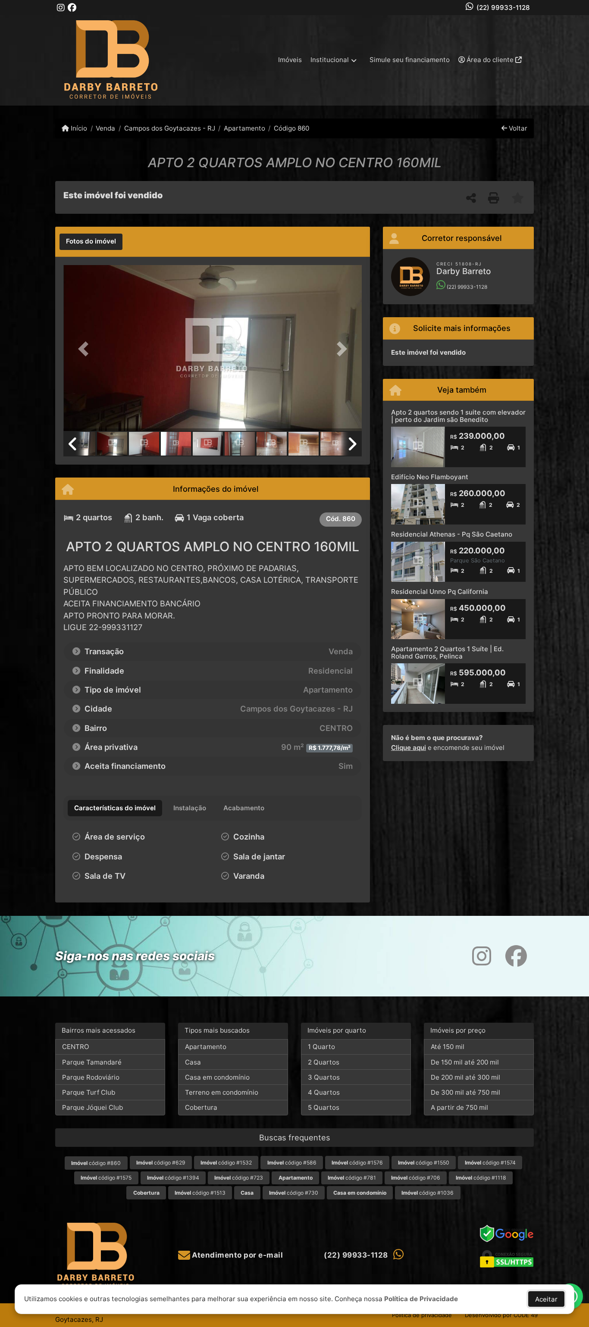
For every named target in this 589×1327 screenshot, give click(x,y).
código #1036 (427, 1193)
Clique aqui (408, 747)
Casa (193, 1062)
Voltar (517, 128)
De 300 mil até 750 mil (465, 1092)
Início (78, 128)
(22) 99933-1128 (503, 7)
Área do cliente (490, 60)
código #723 (238, 1177)
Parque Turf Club (88, 1092)
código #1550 (423, 1162)
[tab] (91, 242)
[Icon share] (60, 7)
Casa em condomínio (217, 1077)
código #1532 (226, 1162)
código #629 (160, 1162)
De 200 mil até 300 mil (465, 1077)
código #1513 (200, 1193)
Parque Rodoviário (90, 1077)
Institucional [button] (329, 60)
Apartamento (244, 128)
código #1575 (106, 1177)
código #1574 (490, 1162)
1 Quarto (321, 1047)
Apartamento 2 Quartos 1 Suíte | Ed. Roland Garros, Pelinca (447, 652)
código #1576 (357, 1162)
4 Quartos (324, 1092)
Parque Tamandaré (92, 1062)
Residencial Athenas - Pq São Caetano (451, 534)
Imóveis (290, 60)
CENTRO (75, 1047)
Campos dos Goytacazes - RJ (169, 128)
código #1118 (481, 1177)
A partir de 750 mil (459, 1107)
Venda (105, 128)
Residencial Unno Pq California (439, 591)
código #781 (352, 1177)
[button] (85, 349)
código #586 (291, 1162)
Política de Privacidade (421, 1299)
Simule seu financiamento (410, 60)
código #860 (96, 1163)
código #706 (415, 1177)
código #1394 (173, 1177)
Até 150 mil (447, 1047)
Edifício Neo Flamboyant (429, 477)
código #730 (293, 1193)
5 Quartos (323, 1107)
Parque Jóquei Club (92, 1107)
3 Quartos (324, 1077)
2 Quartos (323, 1062)
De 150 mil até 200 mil (465, 1062)
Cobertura (201, 1107)
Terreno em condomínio (221, 1092)
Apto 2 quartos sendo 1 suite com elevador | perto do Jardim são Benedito (458, 416)
